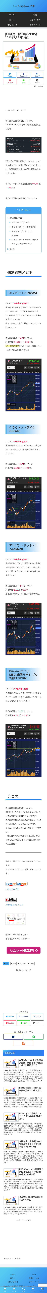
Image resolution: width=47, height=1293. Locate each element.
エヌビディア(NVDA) (20, 222)
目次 (21, 210)
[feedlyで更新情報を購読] (34, 1037)
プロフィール (34, 1282)
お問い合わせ (13, 1282)
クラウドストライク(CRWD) (24, 227)
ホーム (12, 1274)
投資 (7, 963)
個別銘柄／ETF (15, 218)
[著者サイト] (13, 1037)
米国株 (31, 963)
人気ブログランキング (14, 905)
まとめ (12, 249)
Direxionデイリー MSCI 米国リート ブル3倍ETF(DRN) (25, 241)
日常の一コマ (34, 1278)
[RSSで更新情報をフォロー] (23, 1043)
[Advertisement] (23, 95)
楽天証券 (22, 963)
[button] (42, 637)
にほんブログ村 (12, 889)
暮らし (12, 1278)
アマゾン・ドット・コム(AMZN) (22, 233)
